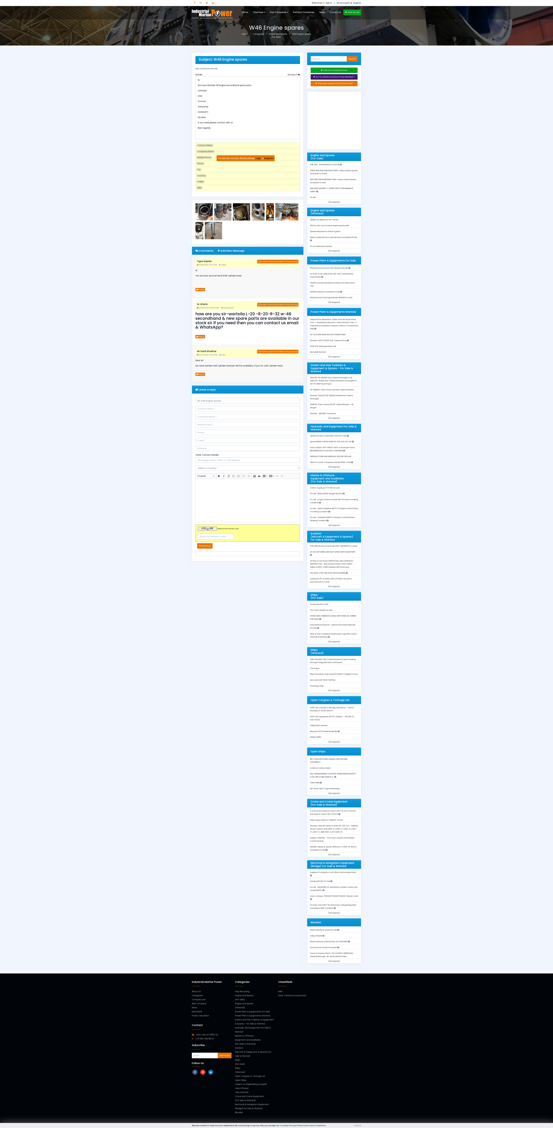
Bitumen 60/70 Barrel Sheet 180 (324, 731)
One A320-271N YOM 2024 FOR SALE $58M (328, 573)
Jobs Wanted (241, 1092)
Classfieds (258, 12)
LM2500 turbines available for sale (325, 292)
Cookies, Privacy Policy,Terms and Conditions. (303, 1125)
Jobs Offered (241, 1088)
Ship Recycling (242, 991)
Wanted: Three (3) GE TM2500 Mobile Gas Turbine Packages (331, 397)
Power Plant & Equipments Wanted (252, 1015)
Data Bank (197, 1011)
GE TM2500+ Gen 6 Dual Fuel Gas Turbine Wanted (332, 389)
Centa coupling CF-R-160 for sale (325, 488)
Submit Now (205, 545)
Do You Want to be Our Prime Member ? (335, 76)
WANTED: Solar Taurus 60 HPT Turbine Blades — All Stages (331, 406)
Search (352, 58)
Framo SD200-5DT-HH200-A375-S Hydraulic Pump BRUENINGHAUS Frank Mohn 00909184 (332, 449)
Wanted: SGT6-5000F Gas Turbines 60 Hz (328, 340)
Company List (199, 999)
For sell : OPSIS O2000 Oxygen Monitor (326, 493)
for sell (313, 197)
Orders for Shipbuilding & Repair (251, 1084)
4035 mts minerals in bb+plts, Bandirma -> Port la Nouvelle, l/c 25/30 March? (332, 709)
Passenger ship (316, 686)
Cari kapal (314, 668)
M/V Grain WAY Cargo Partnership (325, 788)
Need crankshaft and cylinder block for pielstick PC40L (333, 237)
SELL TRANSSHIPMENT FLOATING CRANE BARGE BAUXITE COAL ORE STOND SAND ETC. (333, 775)
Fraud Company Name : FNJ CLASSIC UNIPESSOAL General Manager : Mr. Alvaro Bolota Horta (331, 955)
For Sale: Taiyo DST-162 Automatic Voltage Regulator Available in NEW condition (333, 906)
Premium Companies (304, 12)
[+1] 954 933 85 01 (204, 1038)
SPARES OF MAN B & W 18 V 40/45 (324, 220)
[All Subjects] (334, 202)
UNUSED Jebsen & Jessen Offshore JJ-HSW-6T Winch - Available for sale (334, 848)
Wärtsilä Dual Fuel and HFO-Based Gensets (329, 268)
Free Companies (278, 12)
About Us (196, 991)
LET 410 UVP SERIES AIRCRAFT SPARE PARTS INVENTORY (332, 552)
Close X (357, 1125)
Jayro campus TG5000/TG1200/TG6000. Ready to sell (334, 896)
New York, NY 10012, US (207, 1034)
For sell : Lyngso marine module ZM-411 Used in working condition (334, 501)
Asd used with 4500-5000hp (322, 680)
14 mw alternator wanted (321, 246)
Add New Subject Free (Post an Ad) (335, 83)
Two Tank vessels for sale (321, 610)
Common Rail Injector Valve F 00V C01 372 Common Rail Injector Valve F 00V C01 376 (333, 812)
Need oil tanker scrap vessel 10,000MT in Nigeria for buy (334, 674)
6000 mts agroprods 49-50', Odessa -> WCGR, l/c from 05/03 (332, 718)
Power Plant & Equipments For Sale (252, 1011)
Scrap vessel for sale (319, 604)
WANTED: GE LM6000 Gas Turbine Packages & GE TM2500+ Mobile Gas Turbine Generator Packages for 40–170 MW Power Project (333, 380)
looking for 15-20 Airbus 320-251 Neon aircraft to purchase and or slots (331, 580)
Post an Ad (353, 12)
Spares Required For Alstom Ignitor (325, 231)
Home (245, 12)
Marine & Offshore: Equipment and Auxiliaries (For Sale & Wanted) (248, 1039)
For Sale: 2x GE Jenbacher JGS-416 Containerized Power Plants (331, 275)
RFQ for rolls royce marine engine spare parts (329, 225)
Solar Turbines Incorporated (292, 995)
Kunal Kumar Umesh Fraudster (323, 947)
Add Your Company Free (335, 70)
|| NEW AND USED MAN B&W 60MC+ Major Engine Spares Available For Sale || (334, 172)
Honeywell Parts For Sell (320, 881)
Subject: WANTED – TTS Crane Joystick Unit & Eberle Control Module (332, 839)
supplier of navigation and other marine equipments (333, 872)
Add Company (199, 1003)
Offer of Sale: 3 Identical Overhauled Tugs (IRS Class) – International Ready (334, 635)
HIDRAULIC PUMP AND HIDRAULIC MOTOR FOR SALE (330, 456)
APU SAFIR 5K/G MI (318, 352)
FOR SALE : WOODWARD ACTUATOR (325, 164)
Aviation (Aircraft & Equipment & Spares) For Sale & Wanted (253, 1051)
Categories (197, 995)
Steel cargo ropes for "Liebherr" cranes (326, 820)
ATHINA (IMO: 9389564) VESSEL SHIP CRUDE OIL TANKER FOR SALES (333, 617)
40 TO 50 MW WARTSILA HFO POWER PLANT (328, 334)
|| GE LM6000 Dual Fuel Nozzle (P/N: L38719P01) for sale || (333, 546)
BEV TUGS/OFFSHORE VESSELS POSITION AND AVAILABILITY (328, 760)
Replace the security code (228, 528)
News (322, 12)
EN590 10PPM (315, 737)
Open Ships (240, 1080)
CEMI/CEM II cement (318, 725)
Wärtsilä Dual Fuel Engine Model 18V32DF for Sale (331, 297)
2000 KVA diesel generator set (323, 346)
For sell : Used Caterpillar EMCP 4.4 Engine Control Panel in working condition (334, 510)
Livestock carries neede (320, 768)
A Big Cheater (316, 936)
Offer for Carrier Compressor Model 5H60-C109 (330, 462)
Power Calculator (200, 1015)
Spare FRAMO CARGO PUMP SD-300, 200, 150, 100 (331, 441)
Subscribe (225, 1055)
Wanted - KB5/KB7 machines (323, 413)
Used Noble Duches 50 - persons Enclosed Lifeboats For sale (332, 626)
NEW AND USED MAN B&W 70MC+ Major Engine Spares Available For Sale (333, 181)
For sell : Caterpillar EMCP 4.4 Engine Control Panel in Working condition (332, 519)
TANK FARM (315, 782)
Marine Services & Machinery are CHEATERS (329, 941)
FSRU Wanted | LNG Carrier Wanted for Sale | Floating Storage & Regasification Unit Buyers (333, 661)
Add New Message (232, 251)
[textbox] (247, 500)
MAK (280, 991)
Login (258, 158)
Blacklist (239, 1112)
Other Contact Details (207, 454)
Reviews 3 (293, 74)
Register (268, 158)
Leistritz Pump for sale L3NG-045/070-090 (328, 436)
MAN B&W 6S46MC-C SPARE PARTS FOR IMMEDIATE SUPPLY (331, 190)
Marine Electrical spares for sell (323, 930)
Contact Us (335, 12)
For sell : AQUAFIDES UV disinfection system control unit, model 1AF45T (334, 888)
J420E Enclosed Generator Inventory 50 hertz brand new (332, 284)
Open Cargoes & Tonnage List (250, 1076)
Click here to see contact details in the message (278, 261)
